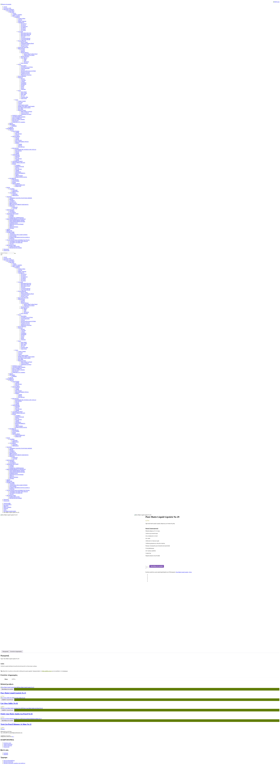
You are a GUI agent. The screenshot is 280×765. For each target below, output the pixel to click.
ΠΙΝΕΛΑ (11, 475)
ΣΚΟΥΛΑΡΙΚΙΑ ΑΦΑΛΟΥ (18, 413)
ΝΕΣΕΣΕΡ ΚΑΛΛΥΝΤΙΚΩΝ (16, 474)
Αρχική (5, 6)
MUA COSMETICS (17, 368)
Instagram (6, 754)
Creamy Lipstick (22, 351)
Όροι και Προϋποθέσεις (9, 760)
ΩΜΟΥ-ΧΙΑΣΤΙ (13, 453)
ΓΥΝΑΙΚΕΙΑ (12, 443)
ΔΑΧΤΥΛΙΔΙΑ (15, 381)
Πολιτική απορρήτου (8, 761)
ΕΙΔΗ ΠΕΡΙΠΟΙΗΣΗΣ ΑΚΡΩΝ (16, 470)
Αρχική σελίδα (7, 503)
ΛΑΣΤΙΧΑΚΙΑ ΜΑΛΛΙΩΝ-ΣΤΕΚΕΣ (18, 485)
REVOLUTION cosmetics (18, 369)
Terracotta (23, 339)
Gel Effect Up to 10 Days (27, 317)
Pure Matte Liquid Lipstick (24, 358)
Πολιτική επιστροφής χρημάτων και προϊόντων (14, 763)
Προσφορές (6, 249)
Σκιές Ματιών (24, 308)
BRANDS (11, 262)
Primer (22, 337)
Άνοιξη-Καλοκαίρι (25, 318)
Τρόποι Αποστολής (8, 744)
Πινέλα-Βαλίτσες (22, 326)
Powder (23, 335)
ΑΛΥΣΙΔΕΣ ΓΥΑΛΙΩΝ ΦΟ (15, 493)
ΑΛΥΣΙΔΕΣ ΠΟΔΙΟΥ (17, 411)
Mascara (23, 301)
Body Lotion (24, 343)
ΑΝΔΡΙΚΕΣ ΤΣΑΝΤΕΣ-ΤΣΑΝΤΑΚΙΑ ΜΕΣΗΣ (20, 448)
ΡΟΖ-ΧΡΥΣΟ (18, 384)
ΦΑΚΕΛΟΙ (12, 456)
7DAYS (14, 263)
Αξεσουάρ (20, 282)
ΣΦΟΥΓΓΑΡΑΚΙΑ (13, 477)
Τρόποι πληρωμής (8, 745)
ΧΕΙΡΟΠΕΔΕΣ (15, 405)
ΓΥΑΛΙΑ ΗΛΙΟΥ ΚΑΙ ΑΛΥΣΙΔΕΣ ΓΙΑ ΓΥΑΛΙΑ (18, 490)
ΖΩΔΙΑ (17, 424)
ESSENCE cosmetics (17, 365)
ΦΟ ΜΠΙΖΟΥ (12, 428)
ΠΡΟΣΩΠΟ (12, 375)
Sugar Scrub (24, 348)
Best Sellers (23, 316)
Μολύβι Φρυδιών (25, 306)
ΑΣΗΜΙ (17, 382)
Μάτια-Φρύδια (21, 299)
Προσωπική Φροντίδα (23, 297)
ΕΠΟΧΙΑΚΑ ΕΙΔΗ (11, 495)
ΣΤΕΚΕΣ (11, 465)
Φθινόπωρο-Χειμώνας (26, 325)
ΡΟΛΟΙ (8, 438)
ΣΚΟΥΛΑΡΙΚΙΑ (16, 386)
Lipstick (20, 354)
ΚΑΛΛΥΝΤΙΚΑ (10, 261)
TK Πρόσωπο (24, 276)
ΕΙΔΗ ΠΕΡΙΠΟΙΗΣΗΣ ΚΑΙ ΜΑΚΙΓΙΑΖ (16, 469)
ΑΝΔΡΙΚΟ (12, 439)
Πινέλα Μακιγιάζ (22, 291)
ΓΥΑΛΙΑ (11, 494)
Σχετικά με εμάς (7, 8)
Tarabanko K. (21, 272)
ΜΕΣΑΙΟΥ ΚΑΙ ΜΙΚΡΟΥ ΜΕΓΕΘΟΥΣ (18, 455)
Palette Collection (22, 271)
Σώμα (19, 341)
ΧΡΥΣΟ (17, 385)
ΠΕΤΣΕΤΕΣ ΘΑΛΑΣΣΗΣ (15, 498)
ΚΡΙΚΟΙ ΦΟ (18, 436)
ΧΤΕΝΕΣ (11, 478)
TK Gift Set (23, 274)
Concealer (23, 330)
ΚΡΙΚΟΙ (17, 393)
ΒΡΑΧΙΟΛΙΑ (15, 398)
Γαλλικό (23, 320)
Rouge (22, 338)
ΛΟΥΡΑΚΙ (14, 440)
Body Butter (24, 342)
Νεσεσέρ (23, 287)
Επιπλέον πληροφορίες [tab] (16, 651)
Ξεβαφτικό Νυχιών (25, 324)
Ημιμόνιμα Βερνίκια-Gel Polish (28, 321)
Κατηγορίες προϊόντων (9, 9)
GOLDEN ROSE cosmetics (18, 367)
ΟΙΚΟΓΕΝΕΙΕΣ (19, 426)
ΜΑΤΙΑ (11, 373)
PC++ (13, 736)
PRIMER (14, 376)
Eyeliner (23, 300)
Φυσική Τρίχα (24, 296)
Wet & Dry (26, 312)
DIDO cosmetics (16, 266)
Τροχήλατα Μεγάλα (25, 288)
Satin (25, 310)
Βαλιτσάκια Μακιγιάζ (26, 284)
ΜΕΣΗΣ (11, 449)
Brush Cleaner (24, 292)
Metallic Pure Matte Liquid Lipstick (26, 356)
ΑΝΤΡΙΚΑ (12, 461)
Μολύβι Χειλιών (22, 360)
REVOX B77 (15, 371)
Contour (23, 331)
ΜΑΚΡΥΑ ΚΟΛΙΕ (19, 417)
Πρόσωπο (20, 327)
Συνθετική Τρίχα (25, 295)
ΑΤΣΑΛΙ (11, 380)
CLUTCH (14, 458)
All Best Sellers (21, 269)
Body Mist (23, 344)
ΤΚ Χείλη (23, 280)
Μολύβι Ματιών (25, 303)
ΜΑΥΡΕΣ (17, 406)
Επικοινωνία (6, 250)
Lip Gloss (20, 352)
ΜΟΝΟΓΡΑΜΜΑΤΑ (20, 423)
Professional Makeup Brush (27, 293)
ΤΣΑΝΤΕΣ (9, 447)
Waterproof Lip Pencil (26, 364)
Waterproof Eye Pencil (29, 305)
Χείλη (16, 350)
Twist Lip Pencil (25, 363)
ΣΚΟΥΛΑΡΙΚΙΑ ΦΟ (20, 435)
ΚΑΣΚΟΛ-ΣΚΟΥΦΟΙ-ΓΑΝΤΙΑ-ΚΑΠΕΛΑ (19, 487)
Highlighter (23, 334)
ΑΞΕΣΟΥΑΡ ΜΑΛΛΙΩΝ (12, 464)
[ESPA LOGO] (276, 1)
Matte (25, 309)
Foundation (23, 333)
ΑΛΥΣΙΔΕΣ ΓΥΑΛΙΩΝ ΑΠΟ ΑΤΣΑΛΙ (18, 491)
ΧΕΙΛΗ (11, 377)
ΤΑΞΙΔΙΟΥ (12, 451)
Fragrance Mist (24, 347)
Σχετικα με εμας (7, 743)
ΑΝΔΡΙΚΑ (17, 415)
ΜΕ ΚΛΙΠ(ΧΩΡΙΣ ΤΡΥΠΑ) (22, 392)
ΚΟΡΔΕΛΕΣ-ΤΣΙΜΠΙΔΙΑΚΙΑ (16, 468)
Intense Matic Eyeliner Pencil (30, 304)
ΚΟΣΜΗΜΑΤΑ (10, 379)
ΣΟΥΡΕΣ (11, 466)
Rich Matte (20, 359)
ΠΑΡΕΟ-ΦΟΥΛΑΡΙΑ (14, 496)
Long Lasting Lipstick (23, 355)
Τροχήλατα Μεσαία (25, 289)
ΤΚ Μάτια (23, 278)
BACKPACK (12, 452)
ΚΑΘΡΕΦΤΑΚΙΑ (13, 473)
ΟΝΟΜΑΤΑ (18, 422)
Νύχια (19, 314)
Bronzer (23, 329)
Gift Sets (20, 270)
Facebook (6, 753)
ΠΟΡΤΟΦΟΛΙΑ (10, 460)
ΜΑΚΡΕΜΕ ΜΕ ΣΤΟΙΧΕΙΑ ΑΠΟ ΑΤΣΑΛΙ (25, 400)
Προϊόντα (17, 267)
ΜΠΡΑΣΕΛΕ (15, 441)
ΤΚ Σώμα (23, 279)
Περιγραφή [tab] (5, 651)
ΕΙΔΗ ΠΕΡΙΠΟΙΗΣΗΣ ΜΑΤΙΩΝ (17, 472)
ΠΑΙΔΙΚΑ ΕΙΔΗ (10, 482)
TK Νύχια (23, 275)
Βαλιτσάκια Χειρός (25, 286)
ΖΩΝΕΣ (8, 479)
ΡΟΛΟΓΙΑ (11, 489)
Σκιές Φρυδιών (24, 313)
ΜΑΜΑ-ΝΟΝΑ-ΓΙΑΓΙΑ (21, 427)
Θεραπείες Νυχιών (25, 322)
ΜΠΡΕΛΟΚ (9, 481)
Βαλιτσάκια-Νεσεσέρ (26, 283)
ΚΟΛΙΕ (14, 414)
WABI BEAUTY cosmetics (18, 372)
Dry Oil (23, 346)
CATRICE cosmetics (17, 265)
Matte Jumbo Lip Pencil (26, 362)
